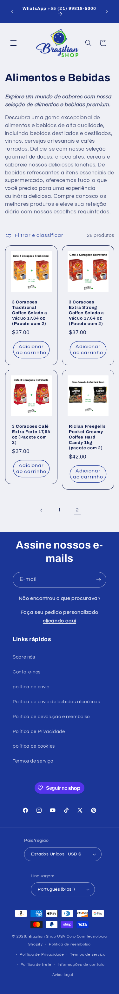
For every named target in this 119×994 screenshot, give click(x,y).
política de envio (31, 687)
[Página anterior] (41, 510)
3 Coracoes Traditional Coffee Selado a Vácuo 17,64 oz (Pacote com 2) (29, 313)
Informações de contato (81, 964)
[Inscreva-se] (98, 580)
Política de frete (36, 964)
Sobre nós (24, 657)
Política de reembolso (69, 944)
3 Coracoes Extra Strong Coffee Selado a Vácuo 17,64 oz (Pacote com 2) (86, 313)
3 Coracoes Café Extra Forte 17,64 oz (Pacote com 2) (31, 434)
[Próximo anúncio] (107, 11)
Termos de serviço (33, 761)
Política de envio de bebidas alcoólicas (56, 701)
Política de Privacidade (39, 731)
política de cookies (34, 746)
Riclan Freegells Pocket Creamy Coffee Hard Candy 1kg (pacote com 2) (87, 437)
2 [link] (77, 509)
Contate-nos (27, 672)
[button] (13, 43)
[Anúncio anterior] (12, 11)
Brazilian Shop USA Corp (52, 936)
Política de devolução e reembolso (51, 716)
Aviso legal (62, 975)
